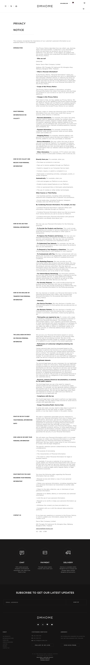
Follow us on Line (42, 645)
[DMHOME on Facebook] (38, 624)
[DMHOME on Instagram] (42, 624)
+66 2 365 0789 (37, 635)
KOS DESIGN (49, 655)
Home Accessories (8, 642)
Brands (5, 646)
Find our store (70, 645)
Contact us (6, 647)
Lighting (5, 644)
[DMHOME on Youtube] (52, 624)
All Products (6, 636)
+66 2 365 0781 (37, 638)
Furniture (5, 640)
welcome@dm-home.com (40, 640)
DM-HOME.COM (64, 3)
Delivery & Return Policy (45, 657)
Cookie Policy (45, 660)
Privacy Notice (45, 659)
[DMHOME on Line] (47, 624)
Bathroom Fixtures (8, 638)
